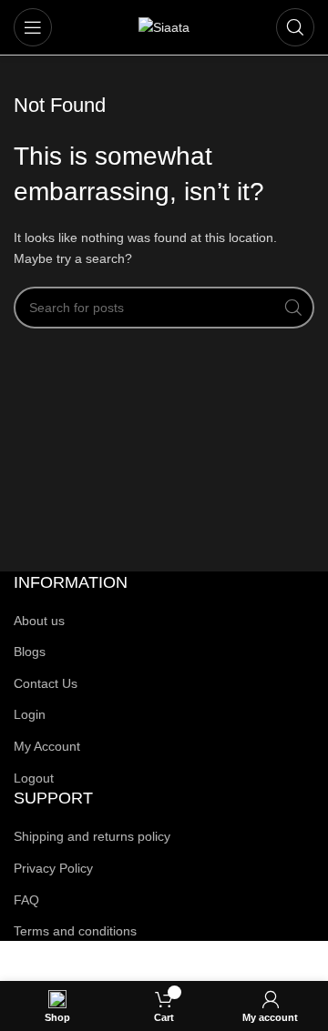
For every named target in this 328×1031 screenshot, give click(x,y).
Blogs (30, 651)
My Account (47, 746)
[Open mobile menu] (33, 27)
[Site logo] (164, 26)
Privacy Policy (53, 868)
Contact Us (45, 683)
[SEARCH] (293, 308)
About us (39, 620)
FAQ (26, 900)
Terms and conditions (75, 931)
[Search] (295, 27)
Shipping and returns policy (92, 836)
